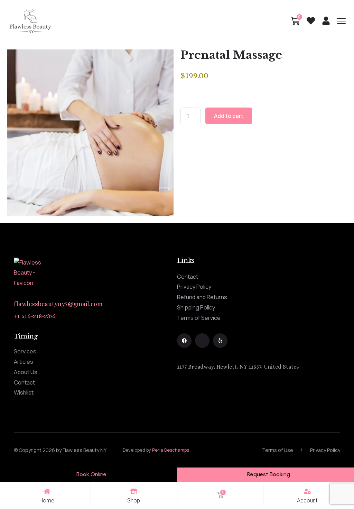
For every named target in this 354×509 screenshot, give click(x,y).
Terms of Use (277, 450)
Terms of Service (199, 318)
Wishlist (24, 392)
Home (46, 500)
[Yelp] (220, 340)
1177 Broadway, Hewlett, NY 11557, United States (238, 366)
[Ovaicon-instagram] (202, 340)
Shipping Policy (196, 307)
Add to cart (228, 116)
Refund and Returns (202, 297)
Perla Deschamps (170, 450)
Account (307, 500)
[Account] (307, 491)
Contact (187, 276)
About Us (25, 372)
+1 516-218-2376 (35, 316)
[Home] (47, 491)
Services (25, 351)
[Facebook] (184, 340)
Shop (133, 500)
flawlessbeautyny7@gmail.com (58, 303)
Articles (23, 361)
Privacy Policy (194, 286)
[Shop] (133, 491)
